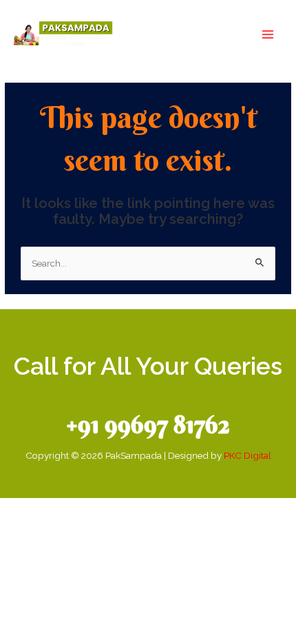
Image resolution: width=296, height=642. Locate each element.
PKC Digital (247, 455)
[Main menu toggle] (268, 34)
